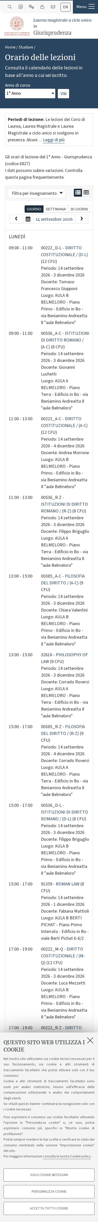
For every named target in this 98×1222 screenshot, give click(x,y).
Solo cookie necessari (49, 1175)
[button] (85, 7)
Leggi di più (54, 140)
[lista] (78, 193)
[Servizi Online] (31, 7)
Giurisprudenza (62, 27)
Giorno (34, 209)
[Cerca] (9, 7)
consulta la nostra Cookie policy (67, 1156)
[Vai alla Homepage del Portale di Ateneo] (17, 26)
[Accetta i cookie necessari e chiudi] (90, 1040)
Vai (63, 93)
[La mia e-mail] (52, 7)
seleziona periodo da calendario (28, 219)
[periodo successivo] (81, 219)
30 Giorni (79, 209)
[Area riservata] (42, 7)
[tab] (66, 7)
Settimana (56, 209)
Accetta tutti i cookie (49, 1208)
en (65, 7)
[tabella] (86, 193)
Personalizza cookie (49, 1191)
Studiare (26, 47)
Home (10, 47)
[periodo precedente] (16, 219)
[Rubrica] (20, 7)
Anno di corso (17, 85)
